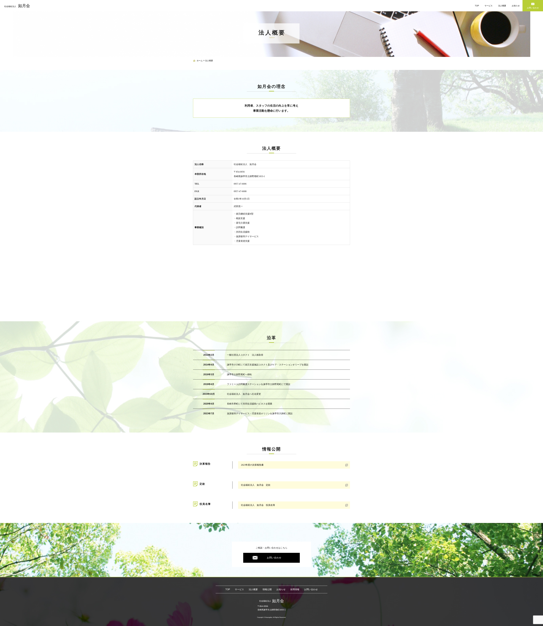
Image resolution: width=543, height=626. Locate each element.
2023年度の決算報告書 (252, 465)
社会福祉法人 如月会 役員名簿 (258, 505)
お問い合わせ (274, 557)
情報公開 (267, 589)
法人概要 (502, 6)
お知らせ (516, 6)
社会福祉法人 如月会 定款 (255, 485)
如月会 (17, 6)
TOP (477, 6)
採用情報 (294, 589)
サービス (489, 6)
